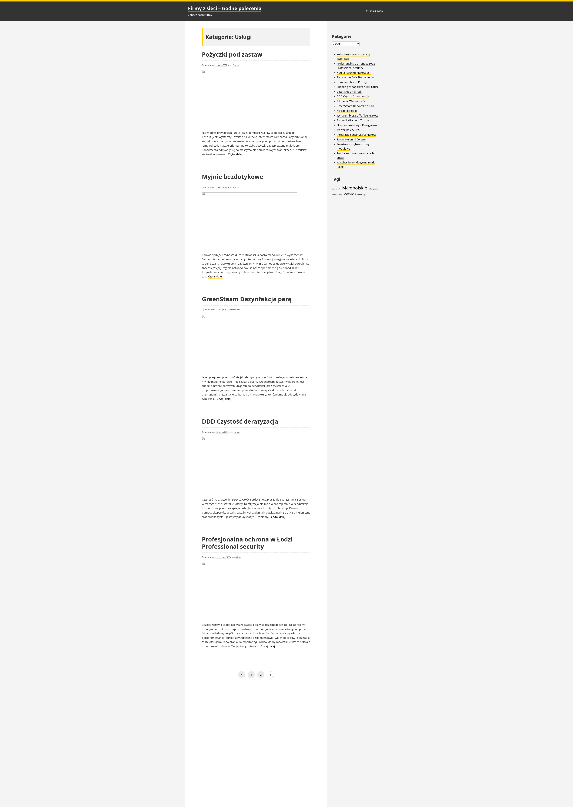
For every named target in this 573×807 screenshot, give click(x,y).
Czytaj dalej (235, 154)
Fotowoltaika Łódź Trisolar (353, 120)
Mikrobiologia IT (347, 111)
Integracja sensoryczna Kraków (356, 134)
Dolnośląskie (336, 189)
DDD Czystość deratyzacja (240, 421)
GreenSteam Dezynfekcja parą (246, 299)
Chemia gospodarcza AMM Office (358, 87)
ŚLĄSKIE (358, 194)
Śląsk (364, 194)
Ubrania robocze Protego (352, 82)
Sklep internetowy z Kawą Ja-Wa (357, 125)
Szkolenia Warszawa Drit (352, 101)
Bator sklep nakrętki (349, 91)
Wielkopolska (337, 194)
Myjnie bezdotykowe (232, 176)
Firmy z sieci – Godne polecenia (224, 8)
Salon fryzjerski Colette (351, 139)
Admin (236, 65)
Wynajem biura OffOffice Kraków (357, 115)
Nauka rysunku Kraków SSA (354, 72)
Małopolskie (354, 188)
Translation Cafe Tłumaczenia (355, 77)
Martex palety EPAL (349, 130)
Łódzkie (348, 194)
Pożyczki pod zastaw (232, 54)
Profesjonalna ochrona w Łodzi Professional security (247, 542)
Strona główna (374, 11)
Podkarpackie (373, 189)
